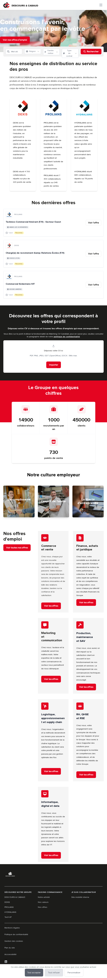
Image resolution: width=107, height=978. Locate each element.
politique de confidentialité (67, 337)
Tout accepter (34, 972)
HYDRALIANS (10, 912)
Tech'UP (8, 917)
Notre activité (44, 897)
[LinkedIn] (5, 961)
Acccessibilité (10, 954)
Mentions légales (12, 928)
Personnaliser (74, 972)
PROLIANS (9, 907)
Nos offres (42, 907)
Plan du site (9, 948)
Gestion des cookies (13, 941)
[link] (93, 223)
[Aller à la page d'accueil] (20, 5)
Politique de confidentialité (16, 934)
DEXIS (7, 902)
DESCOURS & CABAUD (14, 897)
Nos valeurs (43, 902)
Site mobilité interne (80, 897)
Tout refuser (54, 972)
